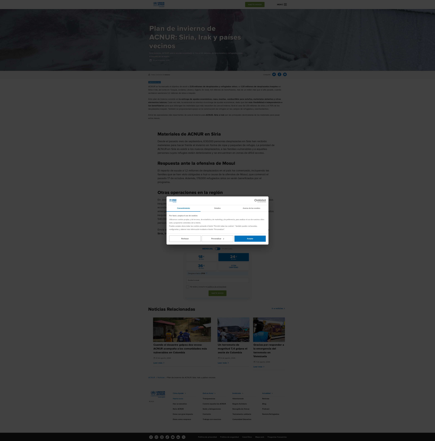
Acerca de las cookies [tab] (251, 208)
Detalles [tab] (217, 208)
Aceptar (250, 239)
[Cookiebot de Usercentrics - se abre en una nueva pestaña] (256, 200)
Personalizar (216, 239)
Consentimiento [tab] (183, 208)
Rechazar (185, 239)
